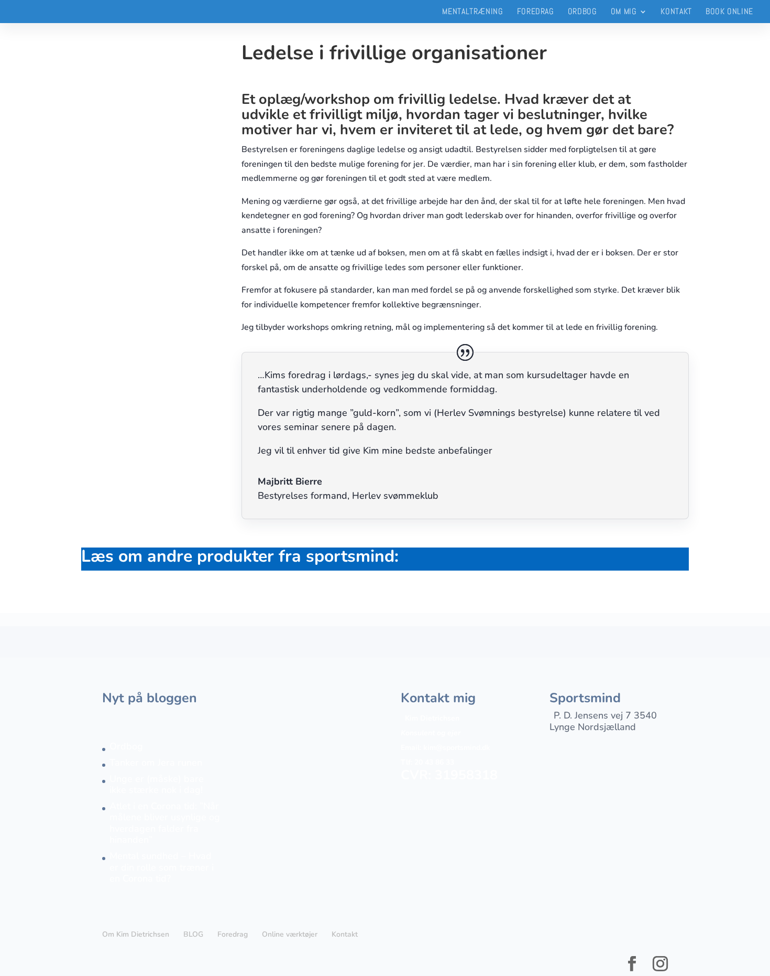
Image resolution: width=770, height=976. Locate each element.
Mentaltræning (472, 12)
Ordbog (582, 12)
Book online (729, 12)
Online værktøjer (289, 934)
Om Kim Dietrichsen (135, 934)
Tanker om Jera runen (155, 762)
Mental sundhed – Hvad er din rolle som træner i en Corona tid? (161, 867)
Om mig (624, 12)
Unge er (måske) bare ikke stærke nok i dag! (156, 785)
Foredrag (535, 12)
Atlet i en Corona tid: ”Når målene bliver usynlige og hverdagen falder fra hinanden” (164, 823)
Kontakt (676, 12)
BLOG (193, 934)
